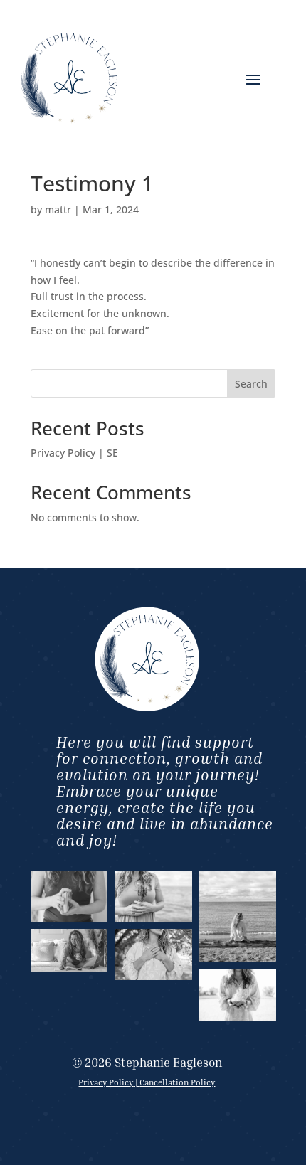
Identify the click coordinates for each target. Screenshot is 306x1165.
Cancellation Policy (177, 1082)
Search (251, 383)
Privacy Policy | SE (74, 452)
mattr (58, 209)
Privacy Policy (105, 1082)
